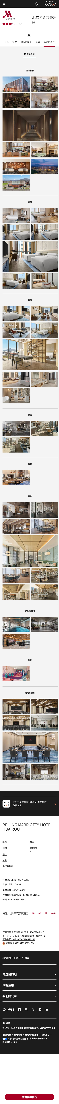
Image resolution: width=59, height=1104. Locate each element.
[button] (36, 3)
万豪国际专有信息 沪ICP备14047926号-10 (23, 932)
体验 (5, 860)
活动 (37, 42)
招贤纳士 (7, 1035)
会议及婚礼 (8, 866)
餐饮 (14, 42)
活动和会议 (49, 42)
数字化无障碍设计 (37, 1038)
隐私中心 (45, 1035)
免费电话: (15, 890)
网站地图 (6, 1042)
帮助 (15, 1042)
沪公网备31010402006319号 (20, 943)
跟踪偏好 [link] (34, 847)
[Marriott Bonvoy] (48, 4)
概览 (5, 841)
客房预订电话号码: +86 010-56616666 (21, 894)
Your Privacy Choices (16, 1038)
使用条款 (18, 1035)
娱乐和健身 (26, 42)
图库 (32, 841)
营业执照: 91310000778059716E (19, 939)
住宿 (5, 847)
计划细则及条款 (31, 1035)
